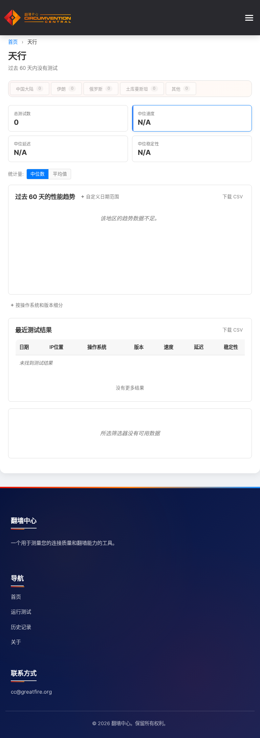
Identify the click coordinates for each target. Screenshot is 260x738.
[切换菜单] (249, 17)
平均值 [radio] (60, 174)
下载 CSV (232, 196)
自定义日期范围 (102, 196)
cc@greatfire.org (31, 692)
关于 (16, 642)
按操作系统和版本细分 (39, 305)
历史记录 (21, 627)
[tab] (29, 88)
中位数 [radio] (37, 174)
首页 (13, 42)
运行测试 (21, 612)
